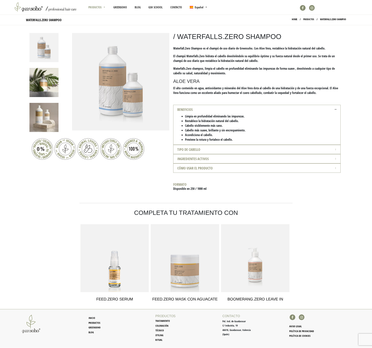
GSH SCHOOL (155, 7)
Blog (91, 332)
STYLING (159, 335)
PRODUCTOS (95, 7)
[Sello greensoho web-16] (65, 149)
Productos (94, 323)
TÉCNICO (159, 330)
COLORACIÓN (161, 325)
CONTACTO (176, 7)
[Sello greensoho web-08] (42, 149)
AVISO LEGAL (295, 326)
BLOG (138, 7)
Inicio (92, 318)
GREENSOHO (120, 7)
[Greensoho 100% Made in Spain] (134, 149)
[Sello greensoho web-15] (88, 149)
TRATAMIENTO (162, 321)
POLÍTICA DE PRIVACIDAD (301, 331)
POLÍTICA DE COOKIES (299, 336)
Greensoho (95, 327)
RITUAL (158, 340)
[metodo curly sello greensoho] (111, 149)
